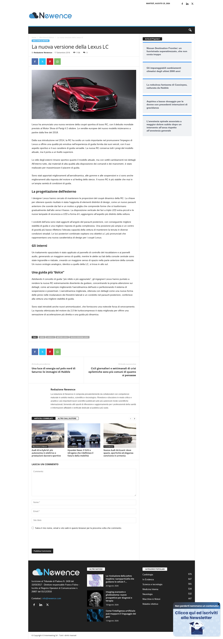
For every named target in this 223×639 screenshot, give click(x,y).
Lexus (42, 337)
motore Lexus (62, 337)
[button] (190, 30)
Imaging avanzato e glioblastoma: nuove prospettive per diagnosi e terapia (119, 596)
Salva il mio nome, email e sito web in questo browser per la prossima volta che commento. (78, 528)
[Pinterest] (50, 61)
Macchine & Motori (46, 37)
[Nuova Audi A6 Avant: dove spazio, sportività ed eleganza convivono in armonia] (120, 435)
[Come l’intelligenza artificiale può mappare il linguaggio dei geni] (95, 615)
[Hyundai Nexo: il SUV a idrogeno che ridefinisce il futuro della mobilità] (84, 435)
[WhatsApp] (57, 61)
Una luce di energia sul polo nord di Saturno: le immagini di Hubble (53, 370)
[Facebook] (182, 4)
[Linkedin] (187, 4)
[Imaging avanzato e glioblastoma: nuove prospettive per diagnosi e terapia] (95, 598)
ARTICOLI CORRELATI (43, 418)
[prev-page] (130, 418)
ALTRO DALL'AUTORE (67, 418)
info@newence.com (51, 598)
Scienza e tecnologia (152, 584)
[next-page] (134, 418)
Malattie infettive (150, 604)
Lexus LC (50, 337)
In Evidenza (72, 446)
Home (34, 37)
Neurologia (147, 594)
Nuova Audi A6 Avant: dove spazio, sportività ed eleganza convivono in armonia (118, 453)
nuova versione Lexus (79, 337)
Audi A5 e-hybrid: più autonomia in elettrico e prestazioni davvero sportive (46, 453)
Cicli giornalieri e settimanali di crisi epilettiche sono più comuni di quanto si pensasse (112, 372)
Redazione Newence (43, 52)
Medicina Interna (150, 589)
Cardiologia (148, 574)
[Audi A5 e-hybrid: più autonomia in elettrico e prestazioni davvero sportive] (48, 435)
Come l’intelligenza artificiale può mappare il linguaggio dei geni (121, 613)
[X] (192, 4)
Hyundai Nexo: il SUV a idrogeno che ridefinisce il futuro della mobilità (80, 453)
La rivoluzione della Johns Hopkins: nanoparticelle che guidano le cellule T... (120, 578)
